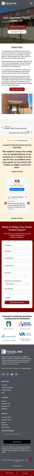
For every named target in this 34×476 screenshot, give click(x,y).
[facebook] (7, 374)
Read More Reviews (17, 218)
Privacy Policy (17, 466)
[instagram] (3, 374)
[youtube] (12, 374)
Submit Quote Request (17, 302)
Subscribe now (17, 441)
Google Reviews (23, 140)
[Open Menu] (31, 3)
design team (7, 51)
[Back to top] (30, 459)
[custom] (16, 374)
